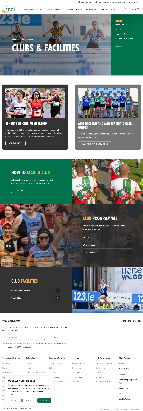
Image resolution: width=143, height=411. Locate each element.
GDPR (121, 394)
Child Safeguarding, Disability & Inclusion (111, 2)
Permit (4, 399)
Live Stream (6, 363)
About (121, 363)
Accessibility (134, 409)
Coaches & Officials (57, 358)
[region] (29, 391)
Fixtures (5, 368)
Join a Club (134, 2)
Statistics (99, 372)
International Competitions (104, 363)
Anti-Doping (100, 377)
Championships (7, 372)
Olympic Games (101, 368)
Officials (52, 368)
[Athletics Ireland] (9, 9)
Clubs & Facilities (26, 40)
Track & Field (16, 298)
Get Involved (77, 358)
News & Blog (124, 369)
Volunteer (75, 381)
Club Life (29, 368)
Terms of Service (56, 343)
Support (122, 374)
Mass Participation (78, 363)
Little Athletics (89, 245)
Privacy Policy (42, 343)
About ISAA (76, 372)
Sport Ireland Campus (20, 291)
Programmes (76, 368)
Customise (14, 400)
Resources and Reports (57, 381)
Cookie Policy (124, 399)
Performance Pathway (103, 381)
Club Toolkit (19, 190)
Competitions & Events (11, 358)
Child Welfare (124, 358)
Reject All (29, 400)
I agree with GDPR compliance (19, 347)
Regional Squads (54, 377)
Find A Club (29, 363)
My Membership (86, 2)
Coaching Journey (55, 363)
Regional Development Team (35, 372)
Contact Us (123, 388)
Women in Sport (77, 377)
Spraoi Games (89, 252)
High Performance (103, 358)
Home (14, 40)
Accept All (44, 400)
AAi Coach (52, 372)
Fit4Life (86, 237)
